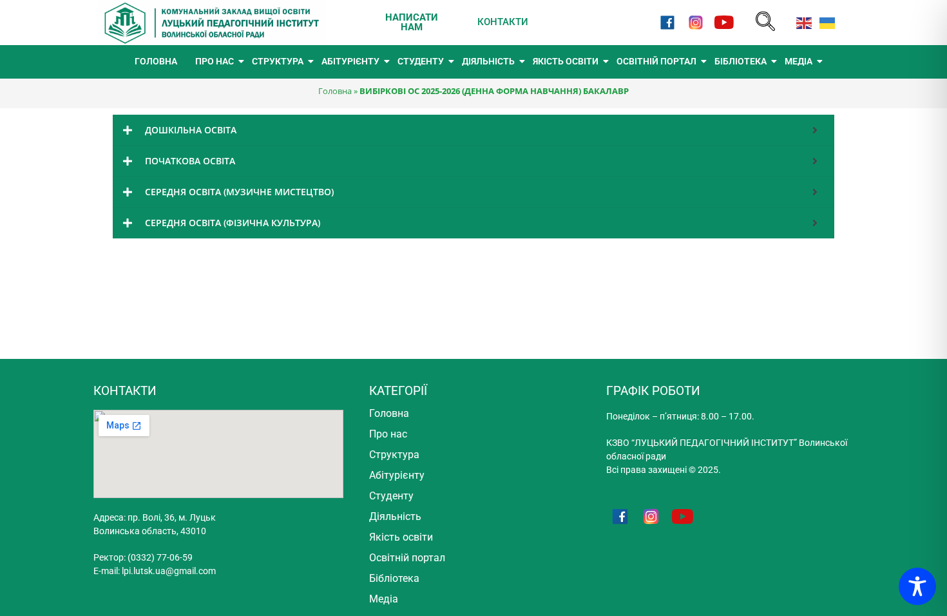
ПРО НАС (214, 61)
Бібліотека (394, 578)
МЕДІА (798, 61)
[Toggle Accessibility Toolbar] (917, 586)
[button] (765, 22)
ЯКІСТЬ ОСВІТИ (565, 61)
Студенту (391, 496)
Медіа (383, 599)
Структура (394, 454)
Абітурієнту (397, 475)
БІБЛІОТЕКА (740, 61)
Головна (335, 91)
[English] (801, 22)
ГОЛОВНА (156, 61)
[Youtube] (724, 22)
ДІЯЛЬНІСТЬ (488, 61)
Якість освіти (401, 537)
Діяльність (395, 516)
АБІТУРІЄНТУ (350, 61)
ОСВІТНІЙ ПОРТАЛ (656, 61)
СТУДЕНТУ (420, 61)
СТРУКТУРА (277, 61)
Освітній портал (407, 558)
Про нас (388, 434)
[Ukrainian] (824, 22)
